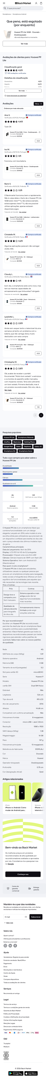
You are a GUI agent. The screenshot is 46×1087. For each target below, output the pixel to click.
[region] (23, 799)
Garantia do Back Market (12, 1011)
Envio (5, 967)
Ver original (22, 212)
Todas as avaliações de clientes (14, 982)
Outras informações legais (13, 1020)
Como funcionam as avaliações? (16, 95)
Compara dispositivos (11, 979)
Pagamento (8, 963)
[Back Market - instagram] (5, 945)
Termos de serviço (10, 1004)
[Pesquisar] (5, 8)
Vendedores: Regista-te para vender (16, 957)
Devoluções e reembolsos (13, 970)
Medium (6, 1047)
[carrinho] (41, 3)
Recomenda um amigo (12, 993)
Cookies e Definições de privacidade (16, 1017)
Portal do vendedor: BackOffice (15, 960)
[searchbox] (24, 8)
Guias (6, 976)
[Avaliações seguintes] (41, 415)
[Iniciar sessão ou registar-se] (36, 3)
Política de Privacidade (11, 1014)
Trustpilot (7, 1043)
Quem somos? (9, 936)
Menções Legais (9, 1023)
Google (11, 864)
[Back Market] (23, 3)
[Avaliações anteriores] (35, 415)
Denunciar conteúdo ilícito (13, 1026)
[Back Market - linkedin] (10, 945)
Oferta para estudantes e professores (17, 939)
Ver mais (8, 390)
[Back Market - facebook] (15, 945)
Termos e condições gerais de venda (17, 1007)
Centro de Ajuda (9, 973)
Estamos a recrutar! (10, 942)
